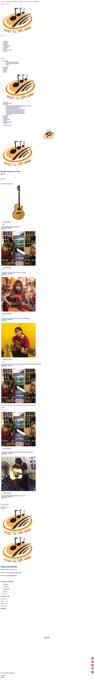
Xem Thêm (5, 60)
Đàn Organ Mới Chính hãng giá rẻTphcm (15, 113)
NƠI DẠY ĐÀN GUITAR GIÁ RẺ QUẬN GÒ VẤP (13, 495)
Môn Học (5, 117)
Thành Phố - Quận (7, 103)
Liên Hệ (5, 71)
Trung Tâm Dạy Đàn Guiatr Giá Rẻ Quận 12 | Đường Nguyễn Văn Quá (17, 452)
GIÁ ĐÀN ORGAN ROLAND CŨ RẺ (15, 110)
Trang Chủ (5, 66)
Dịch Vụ (5, 69)
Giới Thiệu (5, 68)
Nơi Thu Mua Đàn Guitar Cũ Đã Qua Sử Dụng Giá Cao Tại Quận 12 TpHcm (18, 405)
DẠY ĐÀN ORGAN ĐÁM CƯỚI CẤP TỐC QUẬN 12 (18, 105)
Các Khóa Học (6, 119)
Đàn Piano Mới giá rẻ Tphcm (12, 63)
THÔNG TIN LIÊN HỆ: (9, 566)
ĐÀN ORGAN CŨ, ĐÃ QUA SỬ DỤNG (15, 109)
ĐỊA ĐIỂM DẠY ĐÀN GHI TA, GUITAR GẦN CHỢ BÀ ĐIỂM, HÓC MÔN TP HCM (21, 364)
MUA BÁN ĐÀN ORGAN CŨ (13, 108)
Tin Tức (5, 70)
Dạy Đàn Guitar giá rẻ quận (12, 62)
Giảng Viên (5, 118)
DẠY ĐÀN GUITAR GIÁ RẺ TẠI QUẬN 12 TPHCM (13, 272)
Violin (7, 64)
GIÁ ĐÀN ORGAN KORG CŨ (13, 107)
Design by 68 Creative (10, 672)
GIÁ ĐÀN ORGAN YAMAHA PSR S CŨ (15, 112)
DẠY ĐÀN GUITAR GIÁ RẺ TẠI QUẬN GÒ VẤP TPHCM (15, 318)
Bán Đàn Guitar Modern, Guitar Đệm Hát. (10, 226)
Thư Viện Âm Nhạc (7, 121)
